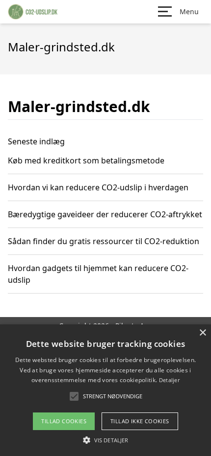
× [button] (202, 333)
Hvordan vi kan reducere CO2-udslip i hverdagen (98, 187)
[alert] (105, 390)
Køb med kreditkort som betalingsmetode (86, 160)
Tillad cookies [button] (63, 421)
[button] (105, 440)
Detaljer (169, 380)
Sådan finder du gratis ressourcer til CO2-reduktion (103, 241)
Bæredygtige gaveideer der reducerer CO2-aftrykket (105, 214)
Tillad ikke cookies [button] (139, 421)
